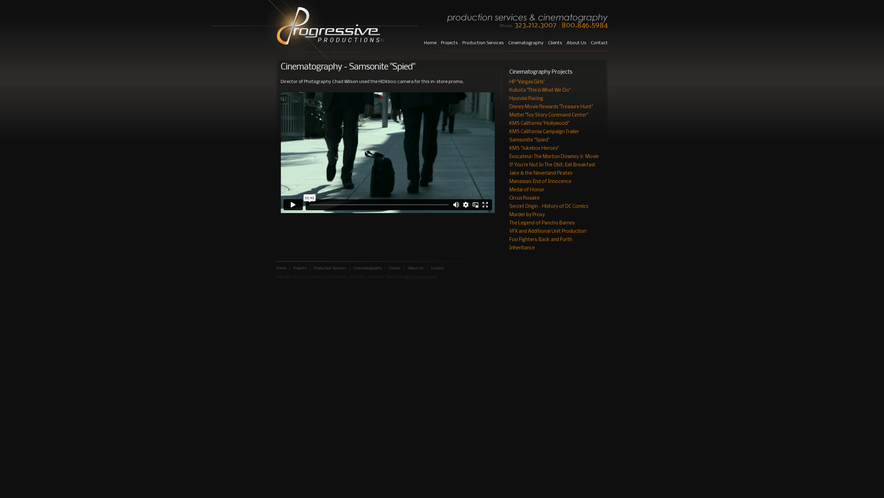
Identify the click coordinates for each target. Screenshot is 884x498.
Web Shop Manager (421, 277)
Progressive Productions (330, 26)
